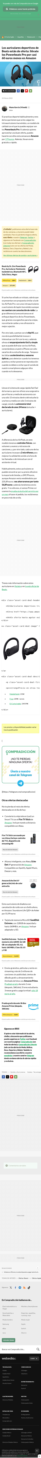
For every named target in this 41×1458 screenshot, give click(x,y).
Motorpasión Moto (27, 1403)
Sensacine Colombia (27, 1439)
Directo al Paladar (8, 1400)
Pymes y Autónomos (27, 1418)
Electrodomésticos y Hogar (10, 1307)
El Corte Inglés (9, 37)
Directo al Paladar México (10, 1442)
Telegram (23, 237)
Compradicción (30, 240)
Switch (23, 1328)
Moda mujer (25, 1320)
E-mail (30, 90)
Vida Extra (24, 1374)
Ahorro (23, 1333)
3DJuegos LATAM (26, 1432)
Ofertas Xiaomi (23, 1278)
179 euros (9, 139)
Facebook (18, 90)
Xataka (18, 586)
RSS (24, 1287)
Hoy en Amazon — (11, 956)
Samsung (6, 1324)
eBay (4, 1328)
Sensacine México (26, 1436)
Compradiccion (7, 1421)
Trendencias (6, 1414)
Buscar (38, 1349)
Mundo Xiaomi (7, 1383)
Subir (33, 1358)
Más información (22, 1456)
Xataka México (7, 1432)
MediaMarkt (14, 694)
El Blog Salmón (25, 1414)
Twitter (22, 90)
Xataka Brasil (6, 1436)
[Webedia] (9, 1360)
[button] (19, 107)
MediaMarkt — (25, 280)
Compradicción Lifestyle (27, 1044)
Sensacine (24, 1385)
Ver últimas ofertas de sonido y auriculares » (20, 255)
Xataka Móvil (6, 1374)
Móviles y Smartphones (29, 1306)
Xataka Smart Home (8, 1380)
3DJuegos (24, 1370)
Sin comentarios (10, 91)
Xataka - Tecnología (34, 1072)
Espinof (23, 1388)
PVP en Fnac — (9, 280)
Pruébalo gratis (11, 984)
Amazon (8, 822)
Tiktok (29, 1287)
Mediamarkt (31, 37)
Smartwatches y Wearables (8, 1314)
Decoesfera (6, 1418)
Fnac (11, 699)
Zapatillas (20, 37)
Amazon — (9, 285)
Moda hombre (8, 1320)
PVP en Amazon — (10, 1015)
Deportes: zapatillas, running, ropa (28, 1314)
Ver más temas (8, 1340)
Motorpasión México (27, 1442)
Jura (4, 1333)
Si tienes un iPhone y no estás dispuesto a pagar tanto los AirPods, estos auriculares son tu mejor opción (21, 1272)
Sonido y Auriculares (17, 1072)
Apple (23, 1324)
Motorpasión (25, 1400)
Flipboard (26, 90)
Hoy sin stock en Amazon (10, 849)
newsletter (8, 1055)
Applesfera (6, 1377)
